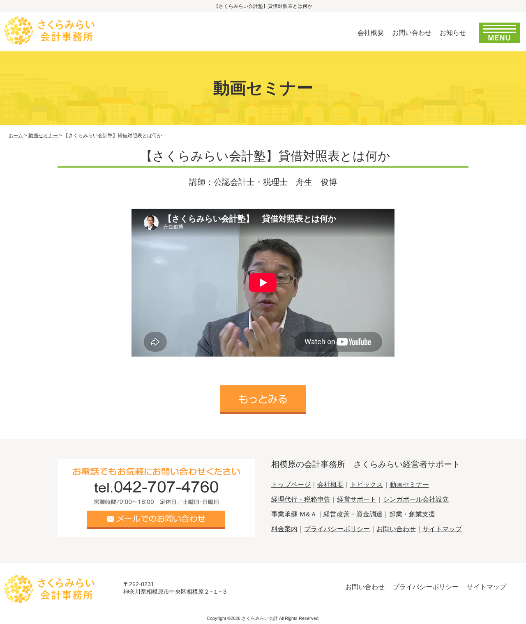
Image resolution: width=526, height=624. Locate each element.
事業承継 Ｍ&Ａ (294, 514)
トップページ (291, 484)
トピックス (366, 484)
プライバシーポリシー (337, 528)
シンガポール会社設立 (416, 499)
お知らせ (453, 32)
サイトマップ (442, 528)
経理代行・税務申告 (300, 499)
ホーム (15, 135)
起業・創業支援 (412, 514)
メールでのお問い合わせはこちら (156, 520)
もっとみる (263, 399)
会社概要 (371, 32)
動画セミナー (43, 135)
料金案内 (284, 528)
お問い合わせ (411, 32)
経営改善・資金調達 (353, 514)
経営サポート (356, 499)
